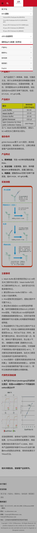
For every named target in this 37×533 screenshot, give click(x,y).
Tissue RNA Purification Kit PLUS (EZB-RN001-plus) (15, 21)
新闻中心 (4, 52)
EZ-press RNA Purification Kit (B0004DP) (13, 28)
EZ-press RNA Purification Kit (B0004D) (13, 31)
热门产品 (4, 9)
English (4, 68)
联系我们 (4, 63)
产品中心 (4, 47)
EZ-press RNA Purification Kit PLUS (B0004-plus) (15, 25)
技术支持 (4, 58)
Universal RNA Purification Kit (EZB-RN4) (14, 17)
